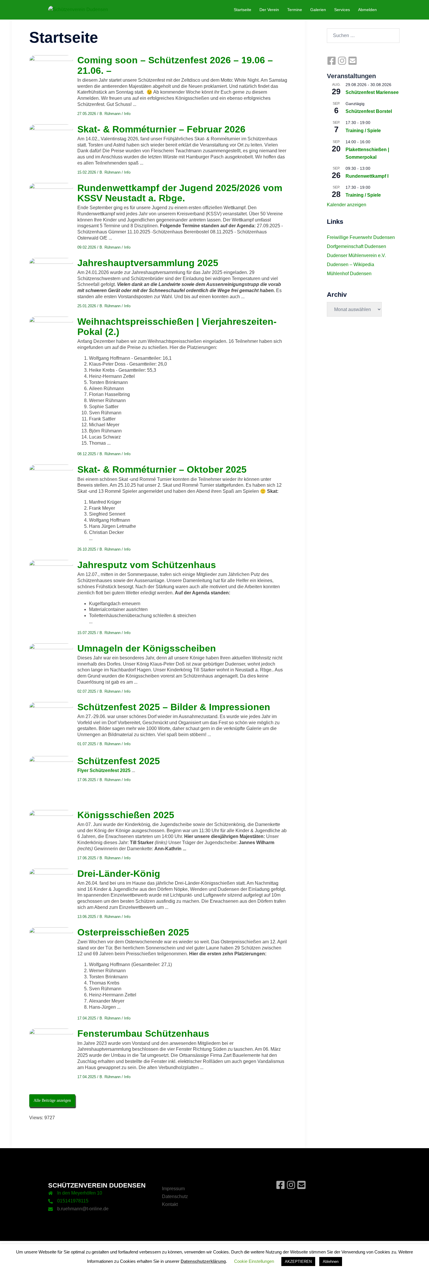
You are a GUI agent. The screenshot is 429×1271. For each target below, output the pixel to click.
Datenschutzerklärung (203, 1261)
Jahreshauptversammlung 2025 (147, 263)
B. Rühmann (110, 113)
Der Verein (269, 9)
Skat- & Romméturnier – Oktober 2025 (162, 469)
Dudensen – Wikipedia (350, 264)
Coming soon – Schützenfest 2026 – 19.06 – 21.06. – (175, 65)
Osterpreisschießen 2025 (133, 932)
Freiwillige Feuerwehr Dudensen (361, 237)
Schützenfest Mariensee (372, 92)
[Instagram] (342, 63)
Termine (294, 9)
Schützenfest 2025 (118, 761)
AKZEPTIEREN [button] (298, 1261)
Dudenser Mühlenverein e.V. (356, 255)
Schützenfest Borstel (369, 111)
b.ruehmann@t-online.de (83, 1208)
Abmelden (367, 9)
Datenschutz (175, 1196)
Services (342, 9)
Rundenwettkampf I (367, 176)
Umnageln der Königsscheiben (146, 648)
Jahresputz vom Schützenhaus (146, 565)
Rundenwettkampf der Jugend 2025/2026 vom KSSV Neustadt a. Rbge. (179, 193)
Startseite (242, 9)
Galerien (318, 9)
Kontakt (170, 1204)
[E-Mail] (352, 63)
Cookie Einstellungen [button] (254, 1261)
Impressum (173, 1188)
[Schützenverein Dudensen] (78, 9)
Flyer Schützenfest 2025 (103, 770)
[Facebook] (332, 63)
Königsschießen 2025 (125, 815)
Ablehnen (331, 1261)
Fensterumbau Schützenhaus (143, 1033)
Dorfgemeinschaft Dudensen (356, 246)
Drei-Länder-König (118, 873)
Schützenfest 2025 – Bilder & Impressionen (173, 707)
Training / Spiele (363, 130)
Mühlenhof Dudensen (349, 273)
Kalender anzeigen (346, 204)
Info (127, 113)
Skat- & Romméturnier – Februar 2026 (161, 129)
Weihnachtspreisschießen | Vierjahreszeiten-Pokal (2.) (177, 326)
